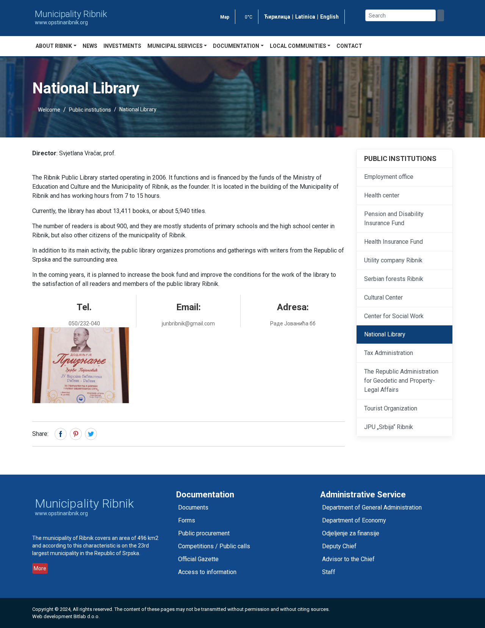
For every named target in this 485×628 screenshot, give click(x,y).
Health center (381, 195)
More (40, 568)
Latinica (305, 17)
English (329, 17)
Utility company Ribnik (393, 260)
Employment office (388, 176)
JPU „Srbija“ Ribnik (388, 427)
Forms (186, 520)
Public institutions (90, 110)
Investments (122, 46)
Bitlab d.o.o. (87, 616)
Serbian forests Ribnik (393, 278)
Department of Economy (354, 520)
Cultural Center (383, 297)
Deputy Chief (339, 546)
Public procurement (204, 533)
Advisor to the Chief (348, 559)
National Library (384, 334)
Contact (349, 46)
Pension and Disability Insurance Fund (394, 218)
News (90, 46)
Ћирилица (277, 17)
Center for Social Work (394, 316)
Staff (328, 572)
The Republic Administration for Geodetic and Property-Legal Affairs (401, 380)
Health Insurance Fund (393, 241)
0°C (248, 17)
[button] (80, 365)
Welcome (49, 110)
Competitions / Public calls (214, 546)
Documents (193, 507)
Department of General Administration (372, 507)
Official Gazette (198, 559)
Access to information (207, 572)
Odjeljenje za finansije (350, 533)
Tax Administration (388, 353)
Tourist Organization (390, 408)
